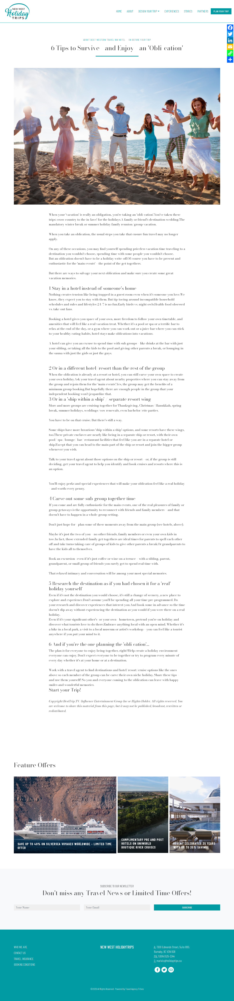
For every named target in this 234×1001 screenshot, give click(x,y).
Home (119, 11)
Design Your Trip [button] (147, 11)
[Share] (230, 59)
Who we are (20, 947)
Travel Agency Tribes (134, 988)
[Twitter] (230, 34)
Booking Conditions (24, 964)
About (130, 11)
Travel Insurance (24, 959)
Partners (202, 11)
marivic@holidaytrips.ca (169, 961)
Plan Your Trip (221, 11)
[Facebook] (230, 27)
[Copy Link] (230, 53)
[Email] (230, 47)
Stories (188, 11)
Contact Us (20, 953)
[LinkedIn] (230, 40)
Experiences (171, 11)
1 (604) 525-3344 (166, 956)
